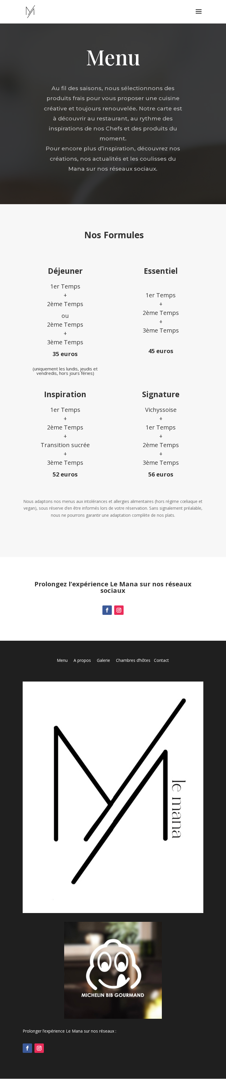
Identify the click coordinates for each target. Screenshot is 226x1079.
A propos (82, 660)
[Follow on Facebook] (107, 610)
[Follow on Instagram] (119, 610)
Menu (65, 660)
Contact (161, 660)
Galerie (106, 660)
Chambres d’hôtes (133, 660)
